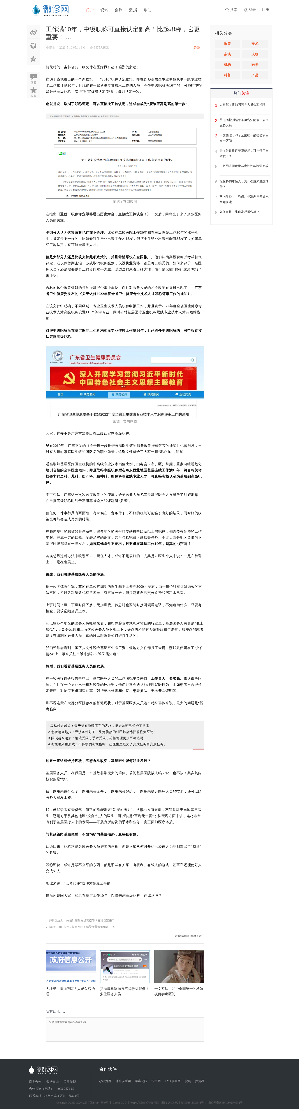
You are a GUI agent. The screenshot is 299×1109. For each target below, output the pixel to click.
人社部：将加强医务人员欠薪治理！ (244, 104)
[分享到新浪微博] (33, 32)
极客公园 (141, 1081)
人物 (255, 54)
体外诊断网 (123, 1081)
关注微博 (70, 1081)
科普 (227, 75)
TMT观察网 (173, 1081)
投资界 (199, 1081)
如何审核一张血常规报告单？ (239, 212)
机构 (227, 65)
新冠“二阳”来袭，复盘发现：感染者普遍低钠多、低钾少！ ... (87, 926)
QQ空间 (33, 58)
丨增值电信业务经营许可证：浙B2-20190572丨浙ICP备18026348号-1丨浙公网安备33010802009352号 (185, 1102)
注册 (265, 10)
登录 (252, 10)
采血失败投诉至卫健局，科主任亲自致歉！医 (244, 153)
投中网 (156, 1081)
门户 (90, 10)
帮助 (147, 10)
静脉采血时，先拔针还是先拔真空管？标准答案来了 (82, 920)
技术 (255, 44)
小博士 (50, 47)
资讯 (104, 10)
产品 (255, 75)
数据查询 (52, 1081)
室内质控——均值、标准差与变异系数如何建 (244, 199)
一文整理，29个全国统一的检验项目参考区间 (244, 138)
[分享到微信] (33, 45)
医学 (255, 65)
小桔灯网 (105, 1081)
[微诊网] (50, 9)
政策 (227, 44)
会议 (119, 10)
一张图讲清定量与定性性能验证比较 (244, 166)
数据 (133, 10)
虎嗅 (188, 1081)
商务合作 (35, 1081)
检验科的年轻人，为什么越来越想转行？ (244, 184)
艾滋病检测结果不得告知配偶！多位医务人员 (244, 122)
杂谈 (227, 54)
